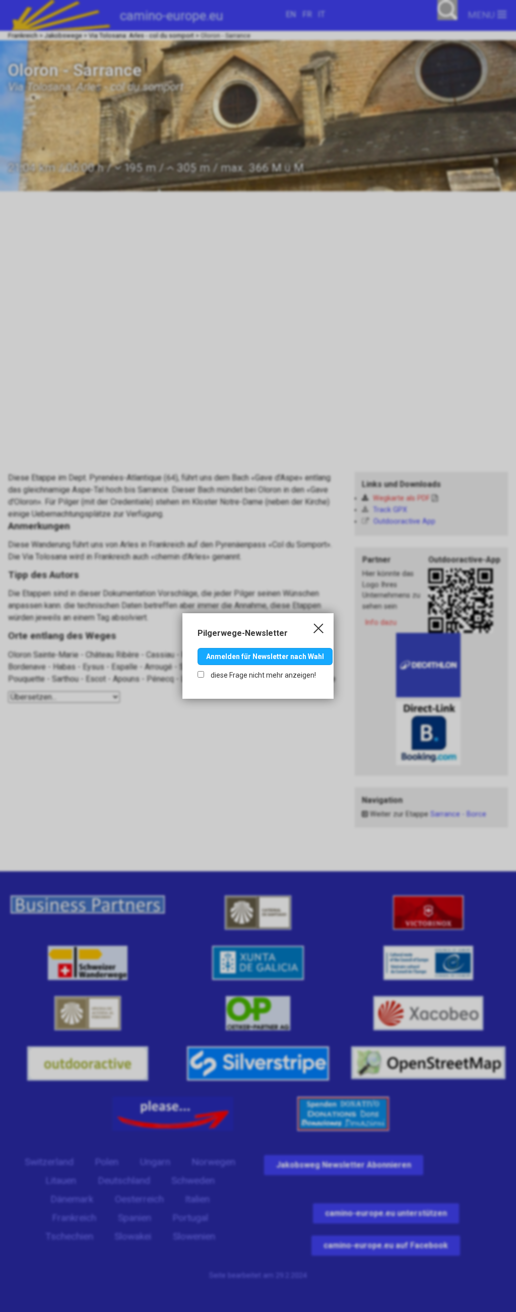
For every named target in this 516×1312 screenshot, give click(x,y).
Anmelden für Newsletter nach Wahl (265, 656)
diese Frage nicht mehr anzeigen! (262, 675)
